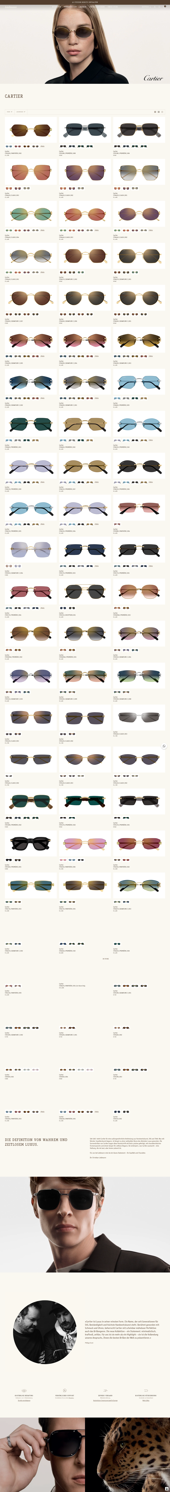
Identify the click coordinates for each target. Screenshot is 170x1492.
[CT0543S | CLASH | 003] (85, 759)
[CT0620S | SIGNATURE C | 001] (85, 382)
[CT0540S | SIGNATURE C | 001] (85, 1011)
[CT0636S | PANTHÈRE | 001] (85, 1095)
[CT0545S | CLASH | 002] (85, 717)
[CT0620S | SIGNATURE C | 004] (85, 340)
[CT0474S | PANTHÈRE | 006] (85, 843)
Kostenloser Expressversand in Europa (105, 1400)
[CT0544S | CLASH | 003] (139, 717)
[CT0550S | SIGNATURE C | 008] (139, 676)
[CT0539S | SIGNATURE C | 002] (31, 1011)
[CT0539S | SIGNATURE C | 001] (139, 969)
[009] (72, 692)
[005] (117, 398)
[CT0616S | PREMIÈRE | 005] (139, 382)
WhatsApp (71, 1398)
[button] (70, 7)
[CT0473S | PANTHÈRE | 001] (85, 885)
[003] (18, 146)
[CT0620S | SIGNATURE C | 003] (139, 340)
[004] (9, 146)
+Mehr (42, 146)
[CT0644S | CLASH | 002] (139, 214)
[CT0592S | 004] (85, 1053)
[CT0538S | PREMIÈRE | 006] (139, 130)
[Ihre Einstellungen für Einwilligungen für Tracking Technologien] (166, 1488)
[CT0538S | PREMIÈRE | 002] (31, 801)
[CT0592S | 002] (31, 1053)
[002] (26, 146)
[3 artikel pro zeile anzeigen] (158, 111)
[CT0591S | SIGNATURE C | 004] (31, 550)
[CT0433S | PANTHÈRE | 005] (31, 969)
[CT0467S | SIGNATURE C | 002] (31, 927)
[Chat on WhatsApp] (164, 746)
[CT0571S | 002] (139, 1095)
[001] (35, 146)
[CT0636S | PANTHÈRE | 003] (31, 1095)
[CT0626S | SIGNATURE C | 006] (85, 298)
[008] (72, 146)
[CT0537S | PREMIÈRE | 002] (85, 801)
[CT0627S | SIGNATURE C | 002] (85, 256)
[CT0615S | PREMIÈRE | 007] (85, 466)
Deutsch (145, 7)
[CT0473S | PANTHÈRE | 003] (31, 885)
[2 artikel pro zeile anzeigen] (155, 111)
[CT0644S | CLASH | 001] (31, 256)
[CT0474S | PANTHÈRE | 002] (139, 843)
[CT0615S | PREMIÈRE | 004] (85, 508)
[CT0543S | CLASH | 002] (139, 759)
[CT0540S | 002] (139, 1011)
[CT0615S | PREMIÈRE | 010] (139, 424)
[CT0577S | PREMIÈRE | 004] (31, 592)
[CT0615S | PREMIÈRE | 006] (139, 466)
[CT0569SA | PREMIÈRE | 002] (31, 634)
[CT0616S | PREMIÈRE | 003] (31, 424)
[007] (90, 146)
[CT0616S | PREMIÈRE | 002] (85, 424)
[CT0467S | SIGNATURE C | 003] (139, 885)
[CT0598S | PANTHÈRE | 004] (139, 508)
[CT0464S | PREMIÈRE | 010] (85, 927)
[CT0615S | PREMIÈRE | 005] (31, 508)
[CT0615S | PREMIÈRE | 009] (31, 466)
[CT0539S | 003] (139, 1053)
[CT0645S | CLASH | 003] (31, 172)
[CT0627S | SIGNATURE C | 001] (139, 256)
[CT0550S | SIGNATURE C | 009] (85, 676)
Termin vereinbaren (24, 1400)
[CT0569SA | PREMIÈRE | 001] (85, 634)
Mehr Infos (146, 1400)
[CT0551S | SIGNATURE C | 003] (31, 676)
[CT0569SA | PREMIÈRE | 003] (139, 592)
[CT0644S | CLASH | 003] (85, 214)
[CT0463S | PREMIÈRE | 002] (139, 927)
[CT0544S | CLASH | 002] (31, 759)
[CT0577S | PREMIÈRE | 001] (139, 550)
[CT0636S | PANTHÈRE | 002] (31, 130)
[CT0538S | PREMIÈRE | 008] (85, 130)
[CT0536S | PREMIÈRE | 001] (31, 843)
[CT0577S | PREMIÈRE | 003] (85, 550)
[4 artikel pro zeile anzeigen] (162, 111)
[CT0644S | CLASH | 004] (31, 214)
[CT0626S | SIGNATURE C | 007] (31, 298)
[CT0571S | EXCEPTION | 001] (85, 592)
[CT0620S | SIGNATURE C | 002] (31, 382)
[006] (63, 146)
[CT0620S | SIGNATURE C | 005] (31, 340)
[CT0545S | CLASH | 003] (31, 717)
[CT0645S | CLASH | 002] (85, 172)
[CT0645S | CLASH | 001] (139, 172)
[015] (81, 944)
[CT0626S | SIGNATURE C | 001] (139, 298)
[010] (72, 944)
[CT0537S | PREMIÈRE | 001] (139, 801)
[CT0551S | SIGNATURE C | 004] (139, 634)
